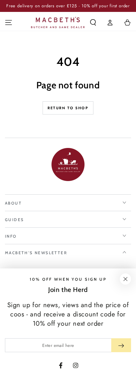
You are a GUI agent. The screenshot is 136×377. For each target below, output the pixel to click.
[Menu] (8, 22)
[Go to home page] (58, 22)
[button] (93, 22)
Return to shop (68, 108)
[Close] (125, 279)
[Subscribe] (121, 345)
